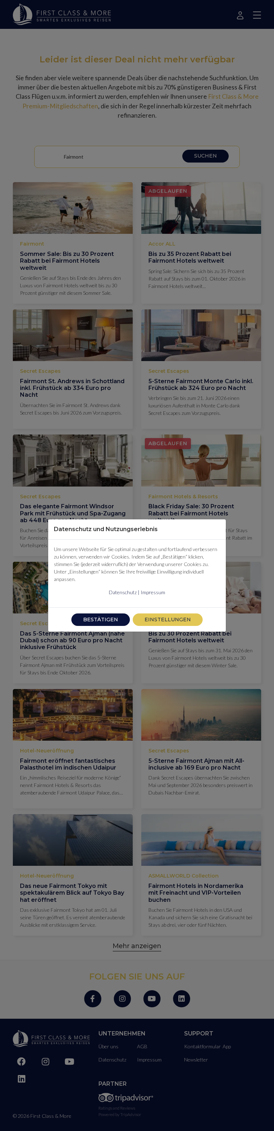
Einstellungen (167, 619)
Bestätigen (100, 619)
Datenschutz (123, 592)
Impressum (153, 592)
